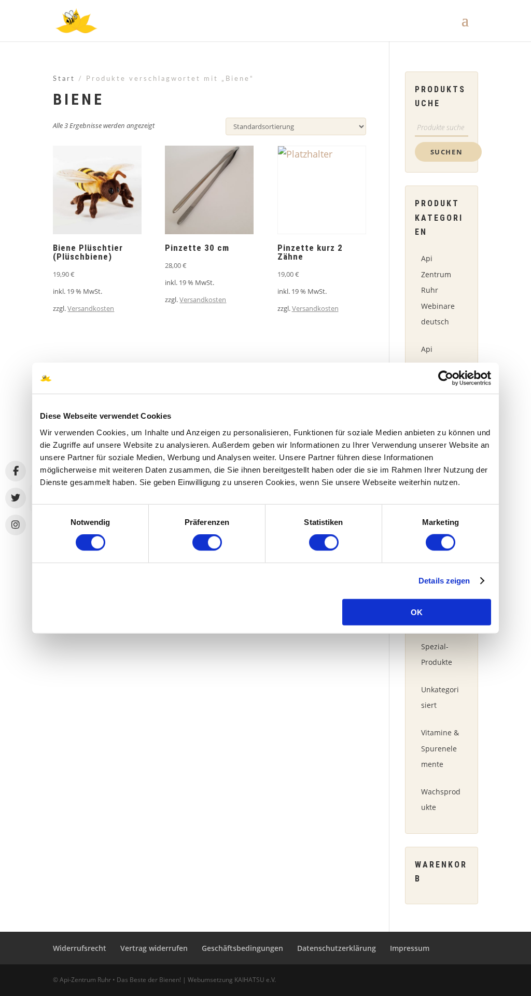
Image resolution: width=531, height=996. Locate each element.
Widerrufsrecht (79, 948)
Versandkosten (90, 308)
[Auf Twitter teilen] (15, 498)
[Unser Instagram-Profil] (15, 525)
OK (417, 611)
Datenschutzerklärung (336, 948)
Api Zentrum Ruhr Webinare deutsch (438, 289)
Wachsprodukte (440, 800)
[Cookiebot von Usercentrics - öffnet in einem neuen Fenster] (445, 378)
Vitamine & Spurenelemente (440, 748)
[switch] (207, 542)
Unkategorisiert (440, 697)
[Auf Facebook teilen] (15, 471)
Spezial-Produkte (436, 654)
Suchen (446, 151)
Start (64, 79)
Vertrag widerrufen (154, 948)
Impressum (409, 948)
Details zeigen (444, 580)
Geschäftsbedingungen (242, 948)
